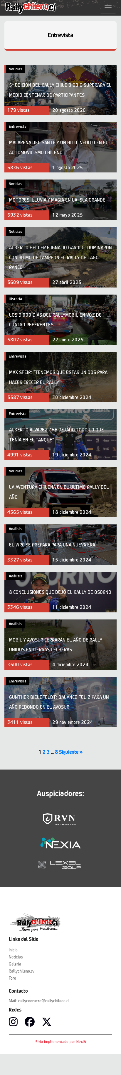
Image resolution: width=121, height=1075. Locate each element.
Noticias (15, 69)
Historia (15, 298)
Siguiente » (71, 752)
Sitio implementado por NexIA (60, 1041)
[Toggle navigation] (108, 8)
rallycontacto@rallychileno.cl (44, 1000)
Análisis (15, 528)
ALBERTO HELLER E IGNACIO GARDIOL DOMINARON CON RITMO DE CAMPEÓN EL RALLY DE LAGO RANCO (60, 257)
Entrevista (60, 35)
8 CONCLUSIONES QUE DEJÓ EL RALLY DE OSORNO (60, 592)
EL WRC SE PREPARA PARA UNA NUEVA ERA (52, 545)
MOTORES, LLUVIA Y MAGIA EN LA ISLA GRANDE (57, 200)
